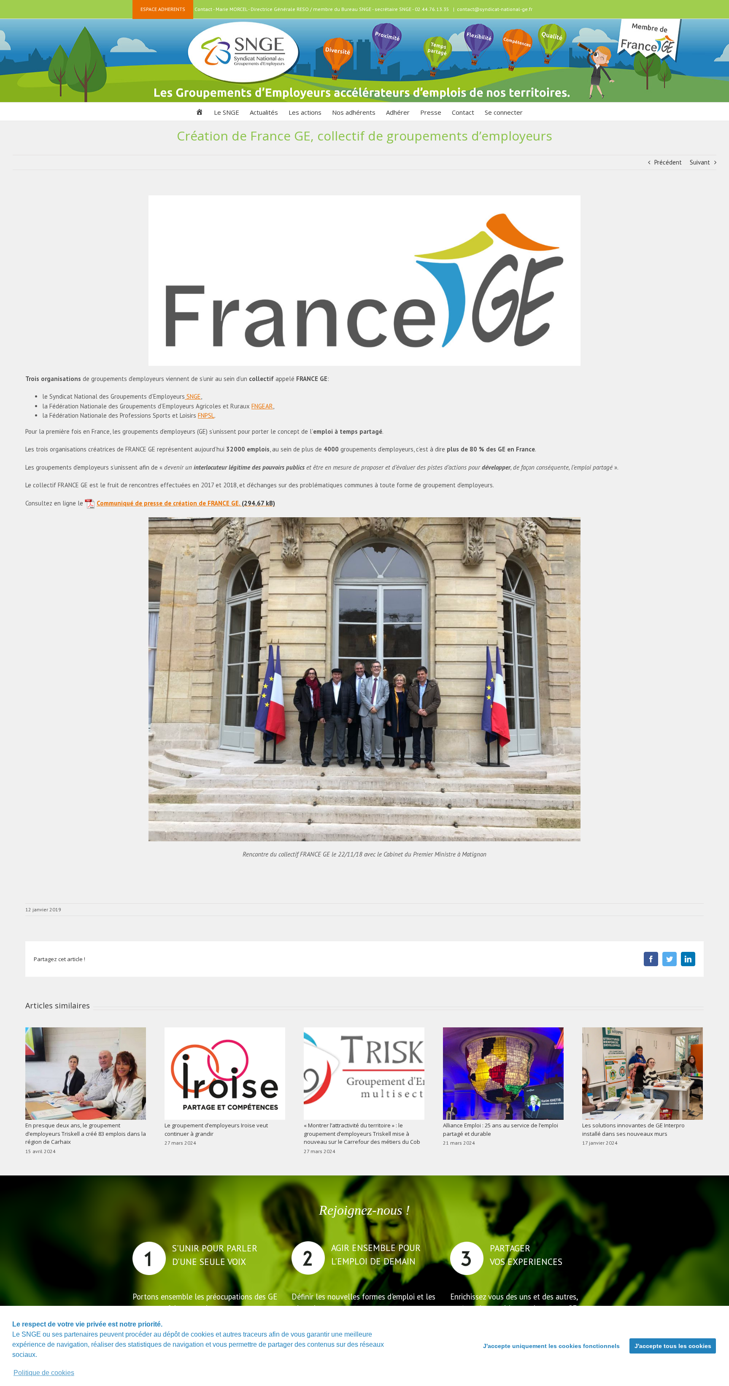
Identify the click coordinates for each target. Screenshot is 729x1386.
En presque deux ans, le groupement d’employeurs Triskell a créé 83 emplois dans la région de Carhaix (85, 1133)
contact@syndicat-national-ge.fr (494, 9)
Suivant (700, 162)
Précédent (668, 162)
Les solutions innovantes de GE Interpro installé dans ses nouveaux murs (633, 1129)
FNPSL (206, 415)
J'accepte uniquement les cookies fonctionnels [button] (551, 1346)
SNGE (193, 396)
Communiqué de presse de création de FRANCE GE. (168, 503)
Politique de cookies (44, 1372)
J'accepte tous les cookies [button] (672, 1346)
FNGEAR (262, 406)
